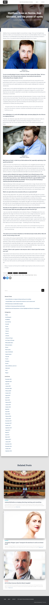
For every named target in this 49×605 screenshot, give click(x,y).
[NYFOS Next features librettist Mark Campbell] (24, 565)
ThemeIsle (44, 602)
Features (7, 331)
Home (5, 599)
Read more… (41, 547)
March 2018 (7, 413)
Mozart (23, 275)
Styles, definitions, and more (10, 365)
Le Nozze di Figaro (9, 338)
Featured (7, 328)
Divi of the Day (8, 321)
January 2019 (8, 404)
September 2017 (8, 427)
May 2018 (7, 409)
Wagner (6, 372)
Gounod (7, 333)
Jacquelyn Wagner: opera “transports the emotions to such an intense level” (20, 301)
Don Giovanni (10, 275)
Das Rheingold (8, 317)
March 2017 (7, 437)
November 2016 (8, 446)
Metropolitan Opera (17, 275)
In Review (7, 335)
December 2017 (8, 420)
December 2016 (8, 444)
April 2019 (7, 397)
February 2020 (8, 390)
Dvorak (6, 326)
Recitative (7, 361)
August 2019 (7, 395)
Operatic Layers (8, 354)
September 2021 (8, 381)
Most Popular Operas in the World (26, 2)
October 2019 (8, 393)
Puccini (6, 358)
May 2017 (7, 432)
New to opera (8, 349)
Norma (35, 275)
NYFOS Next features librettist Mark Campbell (14, 303)
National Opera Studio (29, 275)
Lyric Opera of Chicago (9, 340)
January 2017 (8, 441)
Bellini (7, 275)
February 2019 (8, 402)
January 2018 (8, 418)
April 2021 (7, 383)
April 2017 (7, 434)
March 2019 (7, 400)
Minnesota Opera (8, 345)
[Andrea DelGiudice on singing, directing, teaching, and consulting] (24, 484)
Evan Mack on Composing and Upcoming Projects (15, 306)
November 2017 (8, 423)
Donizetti (7, 324)
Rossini (6, 363)
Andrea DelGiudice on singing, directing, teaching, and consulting (18, 299)
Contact (43, 2)
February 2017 (8, 439)
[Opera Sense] (5, 2)
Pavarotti (7, 356)
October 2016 (8, 448)
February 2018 (8, 416)
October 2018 (8, 407)
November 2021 (8, 379)
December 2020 (8, 388)
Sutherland (7, 368)
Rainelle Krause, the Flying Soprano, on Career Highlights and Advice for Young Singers (22, 308)
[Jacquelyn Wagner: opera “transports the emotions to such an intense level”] (24, 524)
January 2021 (8, 386)
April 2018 (7, 411)
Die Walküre (7, 319)
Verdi (6, 370)
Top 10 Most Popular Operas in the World (26, 599)
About (37, 2)
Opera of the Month (9, 351)
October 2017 (8, 425)
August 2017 (7, 430)
